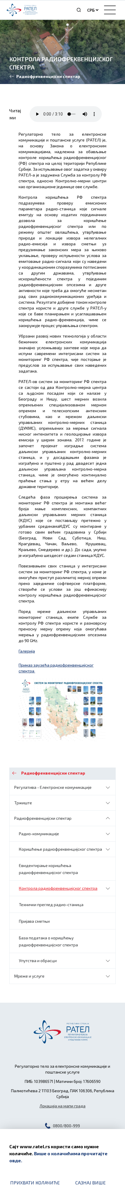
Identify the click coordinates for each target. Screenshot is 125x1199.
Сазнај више (90, 1182)
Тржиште (23, 802)
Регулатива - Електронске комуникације (53, 787)
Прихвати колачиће (35, 1182)
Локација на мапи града (62, 1105)
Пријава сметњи (34, 921)
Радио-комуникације (39, 833)
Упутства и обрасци (38, 960)
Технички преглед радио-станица (51, 904)
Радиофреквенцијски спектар (43, 818)
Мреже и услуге (29, 975)
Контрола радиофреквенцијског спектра (58, 888)
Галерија (27, 651)
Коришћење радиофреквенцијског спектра (60, 849)
